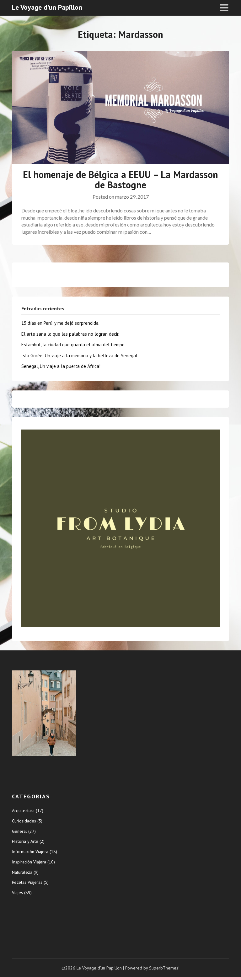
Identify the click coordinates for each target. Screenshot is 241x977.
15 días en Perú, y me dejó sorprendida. (60, 323)
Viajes (17, 892)
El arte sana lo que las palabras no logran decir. (70, 334)
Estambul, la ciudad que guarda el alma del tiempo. (73, 345)
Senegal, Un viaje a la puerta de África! (60, 366)
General (19, 831)
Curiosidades (24, 821)
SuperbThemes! (164, 968)
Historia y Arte (25, 841)
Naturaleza (22, 872)
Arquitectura (23, 810)
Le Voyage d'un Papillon (47, 7)
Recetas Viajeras (27, 882)
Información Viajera (30, 851)
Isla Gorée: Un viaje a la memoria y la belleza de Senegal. (79, 356)
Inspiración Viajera (29, 862)
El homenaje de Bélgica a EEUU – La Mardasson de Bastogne (120, 179)
